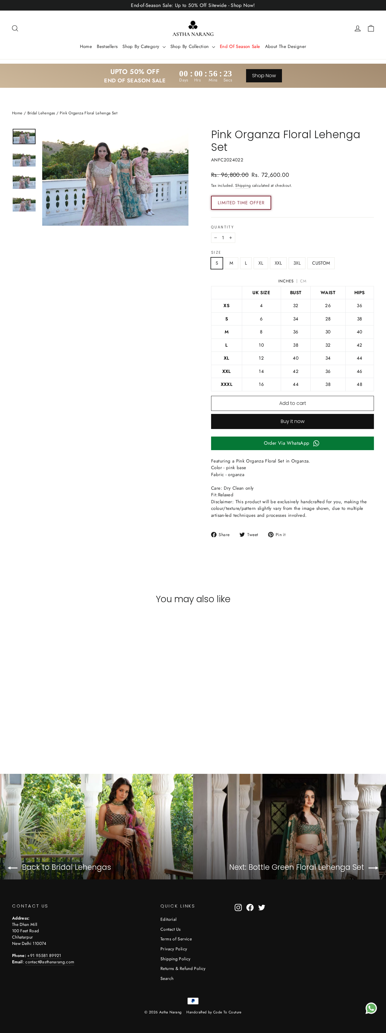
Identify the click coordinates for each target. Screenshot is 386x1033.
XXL (278, 263)
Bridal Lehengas (41, 113)
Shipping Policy (175, 959)
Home (86, 46)
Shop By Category (141, 46)
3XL (297, 263)
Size (216, 252)
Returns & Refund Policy (183, 968)
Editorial (168, 919)
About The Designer (285, 46)
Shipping (243, 185)
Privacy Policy (173, 949)
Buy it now (293, 421)
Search (166, 978)
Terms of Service (176, 939)
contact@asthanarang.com (49, 962)
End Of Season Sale (240, 46)
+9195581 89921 (44, 955)
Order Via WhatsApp (286, 443)
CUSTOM (321, 263)
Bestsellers (107, 46)
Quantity (222, 227)
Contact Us (170, 929)
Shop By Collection (190, 46)
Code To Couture (227, 1012)
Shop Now (264, 75)
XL (260, 263)
